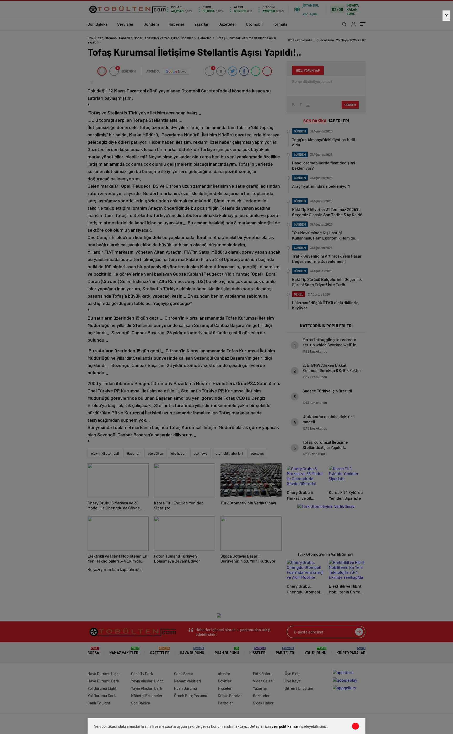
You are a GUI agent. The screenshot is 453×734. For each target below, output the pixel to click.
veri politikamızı (285, 726)
